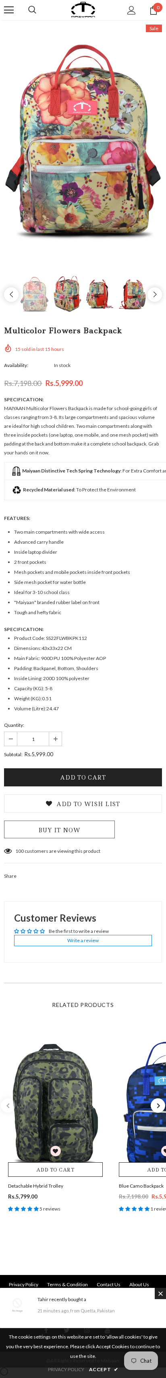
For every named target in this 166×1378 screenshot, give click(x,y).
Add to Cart (55, 1170)
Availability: (16, 365)
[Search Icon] (32, 10)
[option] (83, 143)
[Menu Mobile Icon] (9, 10)
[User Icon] (131, 10)
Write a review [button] (83, 940)
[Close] (160, 1293)
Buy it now (59, 830)
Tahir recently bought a (61, 1299)
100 (19, 851)
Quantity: (14, 725)
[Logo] (82, 10)
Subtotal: (13, 754)
